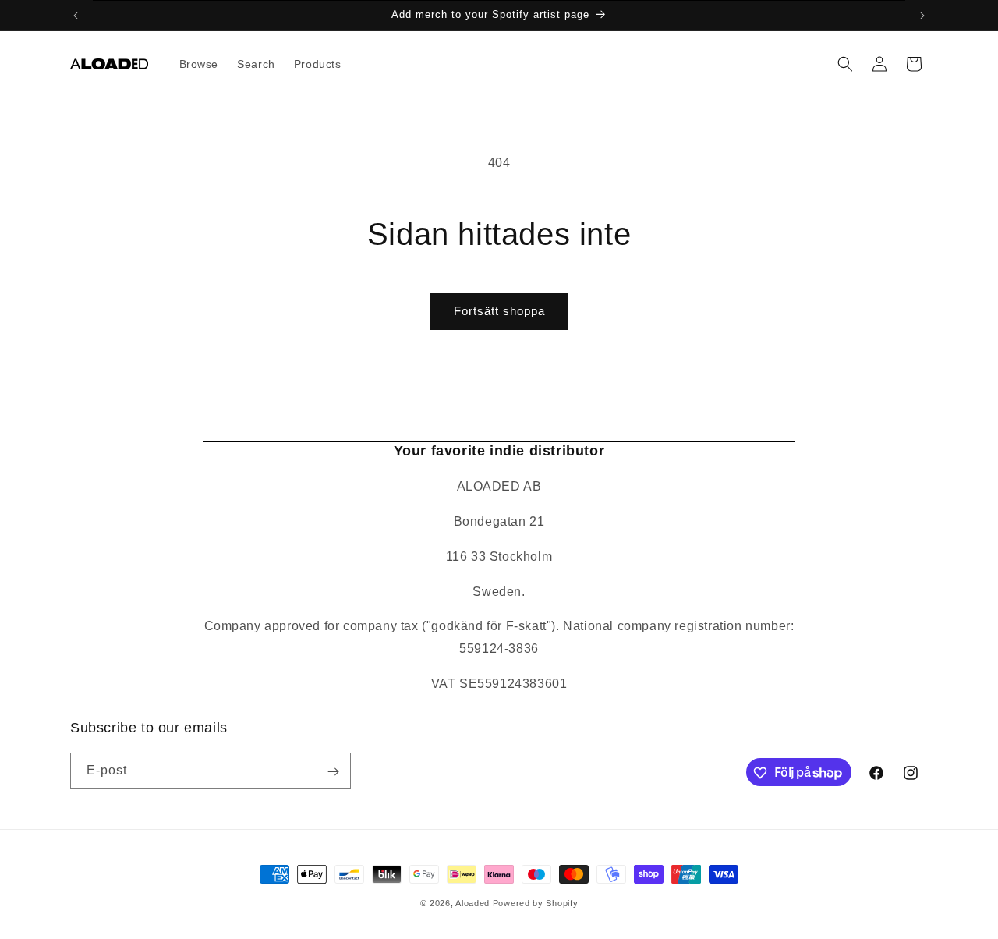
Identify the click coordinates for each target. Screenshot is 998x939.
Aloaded (472, 903)
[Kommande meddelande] (922, 15)
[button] (845, 64)
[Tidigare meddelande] (75, 15)
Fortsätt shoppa (499, 310)
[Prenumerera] (333, 771)
